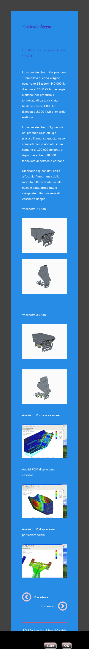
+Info (50, 645)
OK (66, 645)
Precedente (41, 597)
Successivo (48, 606)
